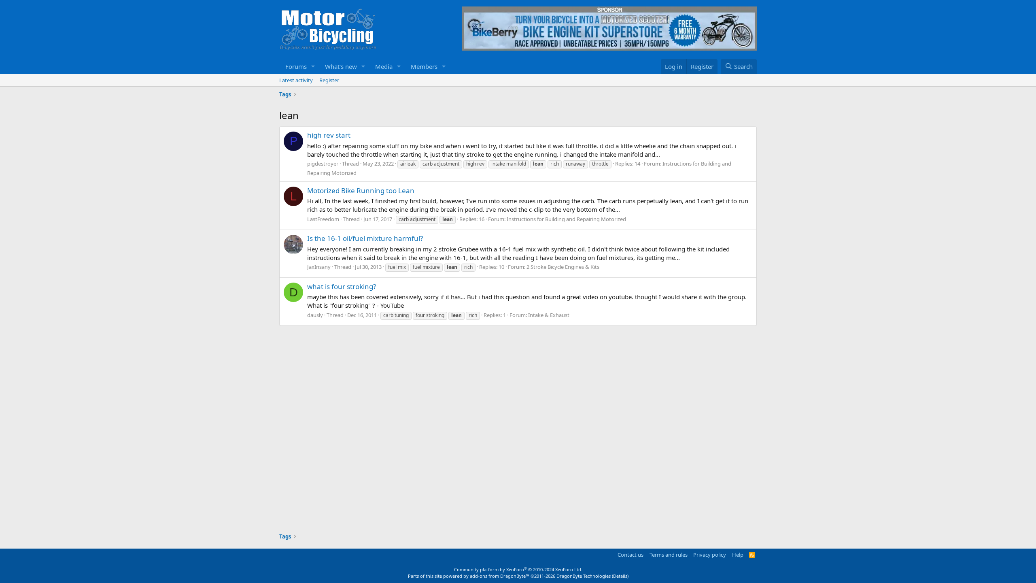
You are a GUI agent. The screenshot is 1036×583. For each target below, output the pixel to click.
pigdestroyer (322, 163)
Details (620, 576)
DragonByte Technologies (583, 576)
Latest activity (296, 80)
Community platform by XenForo (518, 569)
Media (384, 66)
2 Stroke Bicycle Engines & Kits (562, 266)
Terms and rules (669, 554)
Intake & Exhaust (548, 315)
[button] (313, 66)
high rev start (328, 135)
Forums (296, 66)
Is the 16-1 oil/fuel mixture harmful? (365, 238)
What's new (341, 66)
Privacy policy (709, 554)
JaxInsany (319, 266)
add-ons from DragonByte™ (499, 576)
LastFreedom (323, 219)
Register (329, 80)
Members (424, 66)
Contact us (630, 554)
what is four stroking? (341, 286)
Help (737, 554)
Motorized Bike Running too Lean (360, 190)
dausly (315, 315)
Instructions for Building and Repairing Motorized (566, 219)
